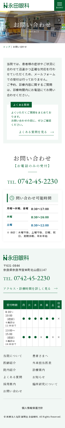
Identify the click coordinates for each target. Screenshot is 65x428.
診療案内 (38, 370)
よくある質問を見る (33, 132)
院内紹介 (9, 370)
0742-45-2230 (32, 181)
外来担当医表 (42, 363)
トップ (6, 46)
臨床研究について (45, 384)
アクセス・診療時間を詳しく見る (27, 288)
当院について (12, 356)
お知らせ (38, 377)
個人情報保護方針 (32, 408)
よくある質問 (12, 377)
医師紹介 (9, 363)
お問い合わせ (12, 391)
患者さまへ (40, 356)
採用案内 (9, 384)
